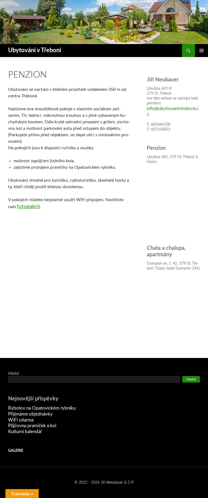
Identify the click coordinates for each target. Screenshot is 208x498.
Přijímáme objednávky (30, 414)
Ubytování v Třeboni (34, 50)
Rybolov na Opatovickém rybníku (42, 408)
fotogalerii (28, 206)
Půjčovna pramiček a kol (32, 425)
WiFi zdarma (21, 420)
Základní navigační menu (201, 50)
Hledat (13, 374)
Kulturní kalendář (25, 431)
